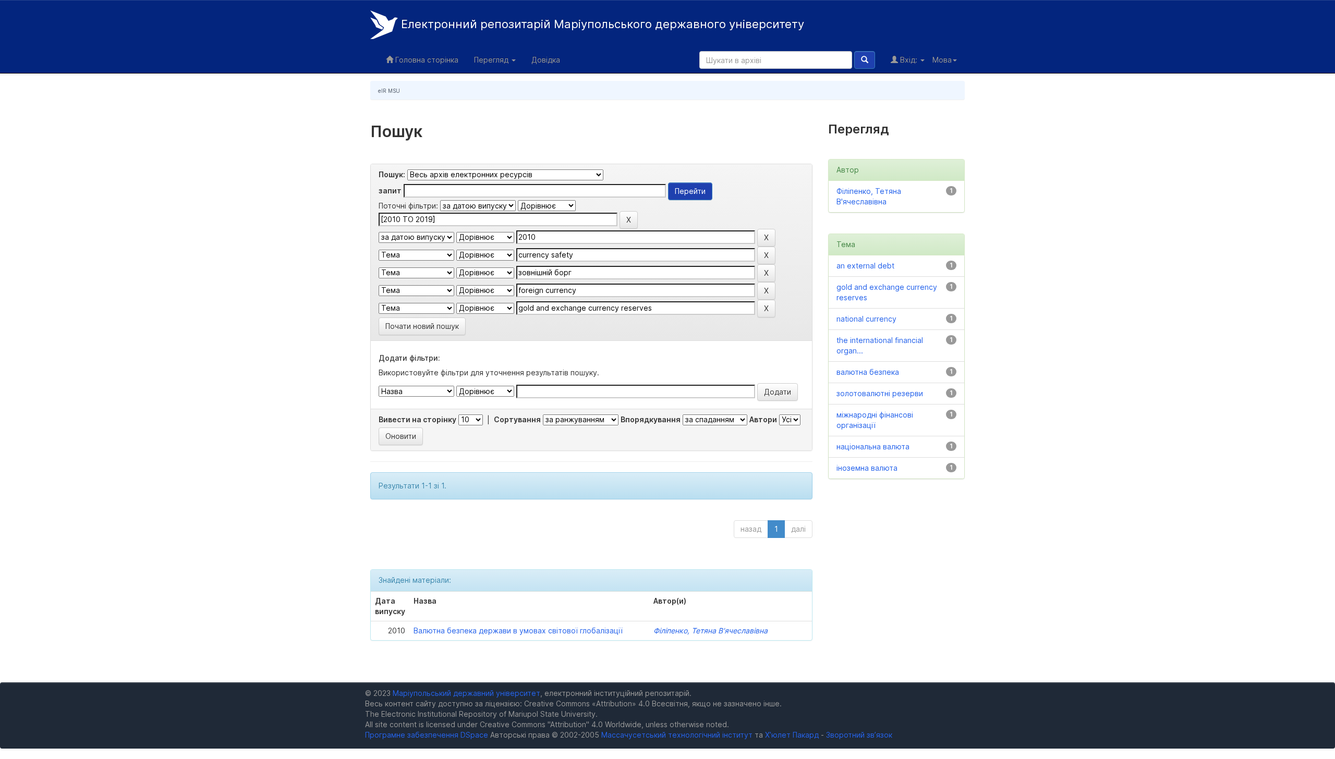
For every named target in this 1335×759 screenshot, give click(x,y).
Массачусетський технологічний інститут (677, 734)
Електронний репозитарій (601, 24)
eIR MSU (389, 91)
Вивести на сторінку (417, 419)
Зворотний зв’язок (859, 734)
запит (390, 190)
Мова (942, 59)
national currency (866, 318)
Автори (763, 419)
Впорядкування (651, 419)
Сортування (517, 419)
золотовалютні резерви (879, 393)
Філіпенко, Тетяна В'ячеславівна (710, 630)
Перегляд (492, 59)
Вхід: (908, 59)
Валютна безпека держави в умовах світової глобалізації (518, 630)
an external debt (865, 265)
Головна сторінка (425, 59)
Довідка (545, 59)
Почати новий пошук (422, 326)
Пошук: (392, 174)
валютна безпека (867, 372)
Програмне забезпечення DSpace (426, 734)
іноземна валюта (866, 467)
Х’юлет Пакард (792, 734)
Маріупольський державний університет (466, 693)
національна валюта (872, 446)
